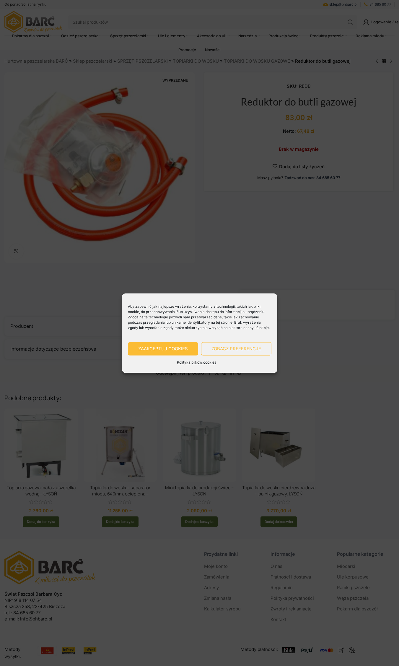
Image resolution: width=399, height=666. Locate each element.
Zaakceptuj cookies (163, 348)
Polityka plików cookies (196, 362)
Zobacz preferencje (236, 348)
